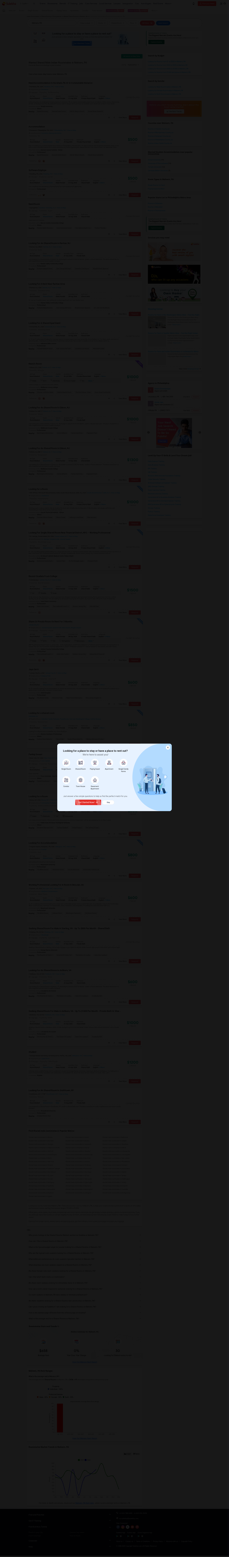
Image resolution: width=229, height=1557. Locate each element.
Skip (108, 802)
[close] (168, 747)
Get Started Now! (86, 802)
